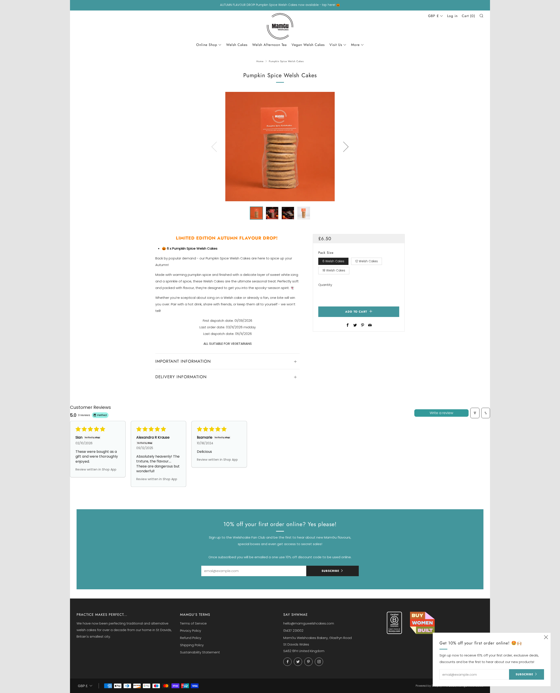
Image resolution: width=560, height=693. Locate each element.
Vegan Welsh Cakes (308, 44)
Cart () (468, 15)
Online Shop (206, 44)
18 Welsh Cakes (333, 270)
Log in (452, 15)
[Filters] (475, 413)
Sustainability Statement (200, 652)
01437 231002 (293, 630)
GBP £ (433, 15)
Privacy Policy (190, 630)
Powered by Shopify (429, 686)
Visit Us (335, 44)
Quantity (325, 284)
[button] (256, 213)
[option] (280, 146)
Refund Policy (190, 637)
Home (260, 61)
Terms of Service (193, 623)
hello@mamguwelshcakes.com (308, 623)
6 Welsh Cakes (333, 261)
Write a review (441, 412)
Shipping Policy (192, 645)
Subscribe (330, 571)
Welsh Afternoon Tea (269, 44)
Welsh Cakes (236, 44)
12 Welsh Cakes (366, 261)
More (355, 44)
